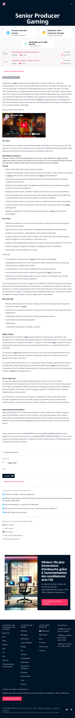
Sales (23, 680)
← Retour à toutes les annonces (13, 71)
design (9, 175)
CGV (35, 708)
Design (23, 647)
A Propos (42, 643)
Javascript (5, 633)
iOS (3, 656)
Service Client (26, 676)
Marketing (24, 639)
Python (5, 645)
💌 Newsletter (44, 631)
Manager (24, 635)
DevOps (24, 654)
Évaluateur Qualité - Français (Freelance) (19, 494)
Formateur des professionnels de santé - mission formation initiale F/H (31, 508)
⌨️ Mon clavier (7, 528)
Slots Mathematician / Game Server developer (22, 504)
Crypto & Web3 (26, 643)
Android (5, 660)
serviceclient (66, 52)
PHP (3, 637)
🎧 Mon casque (8, 525)
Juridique (24, 672)
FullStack (24, 631)
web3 (15, 83)
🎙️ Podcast (43, 635)
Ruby (4, 641)
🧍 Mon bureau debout (11, 539)
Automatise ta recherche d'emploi (52, 602)
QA (22, 650)
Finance (23, 684)
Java (3, 648)
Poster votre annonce (12, 699)
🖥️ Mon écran (7, 532)
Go (3, 652)
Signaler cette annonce (10, 77)
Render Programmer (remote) (16, 512)
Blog (40, 639)
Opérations (25, 662)
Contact (42, 650)
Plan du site (43, 647)
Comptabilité (25, 658)
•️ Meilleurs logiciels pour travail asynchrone (64, 637)
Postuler (7, 476)
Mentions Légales (44, 708)
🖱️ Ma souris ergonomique (12, 535)
